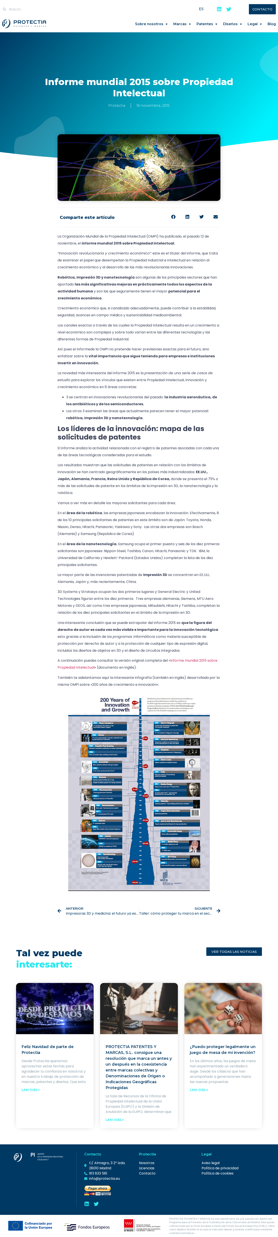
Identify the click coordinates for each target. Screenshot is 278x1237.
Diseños (230, 24)
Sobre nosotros (149, 24)
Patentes (205, 24)
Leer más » (31, 1089)
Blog (272, 24)
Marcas (180, 24)
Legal (253, 24)
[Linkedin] (219, 9)
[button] (173, 217)
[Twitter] (228, 9)
